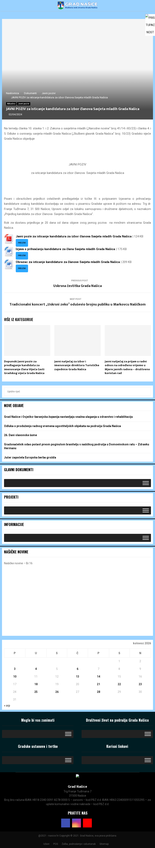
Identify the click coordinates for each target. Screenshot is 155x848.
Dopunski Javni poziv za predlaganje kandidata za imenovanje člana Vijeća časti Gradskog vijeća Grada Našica (24, 367)
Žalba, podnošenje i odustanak (79, 844)
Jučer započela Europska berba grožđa (30, 457)
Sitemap (104, 844)
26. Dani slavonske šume (20, 435)
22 (119, 684)
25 (36, 691)
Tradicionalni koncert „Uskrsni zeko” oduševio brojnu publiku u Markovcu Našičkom (77, 304)
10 (14, 676)
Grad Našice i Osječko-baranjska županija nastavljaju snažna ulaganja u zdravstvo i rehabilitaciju (68, 416)
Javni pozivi (23, 104)
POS (55, 844)
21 (98, 684)
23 (140, 684)
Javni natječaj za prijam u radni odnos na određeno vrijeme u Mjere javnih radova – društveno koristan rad (127, 367)
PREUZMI (22, 243)
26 (57, 691)
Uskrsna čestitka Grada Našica (77, 286)
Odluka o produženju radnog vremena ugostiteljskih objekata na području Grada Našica (62, 426)
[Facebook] (65, 823)
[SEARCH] (147, 392)
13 (77, 676)
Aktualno (11, 104)
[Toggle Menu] (145, 483)
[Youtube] (87, 823)
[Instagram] (76, 823)
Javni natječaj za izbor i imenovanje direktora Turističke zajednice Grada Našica (76, 365)
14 (98, 676)
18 (36, 684)
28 (98, 691)
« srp (7, 705)
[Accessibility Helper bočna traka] (150, 19)
